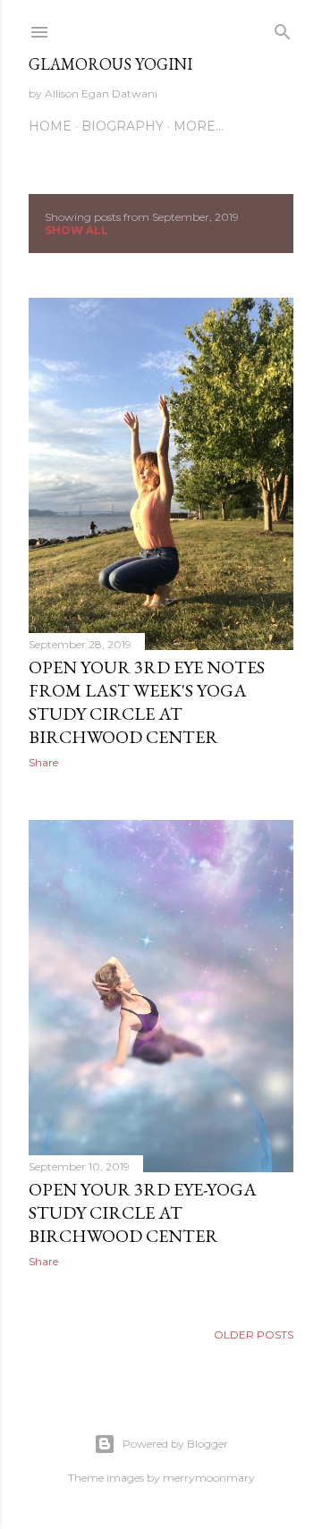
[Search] (282, 28)
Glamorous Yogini (110, 64)
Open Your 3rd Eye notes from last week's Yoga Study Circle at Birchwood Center (147, 701)
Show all (76, 230)
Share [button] (43, 762)
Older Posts (253, 1334)
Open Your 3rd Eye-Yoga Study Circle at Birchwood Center (143, 1212)
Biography (122, 126)
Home (50, 126)
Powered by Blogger (175, 1443)
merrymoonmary (209, 1477)
